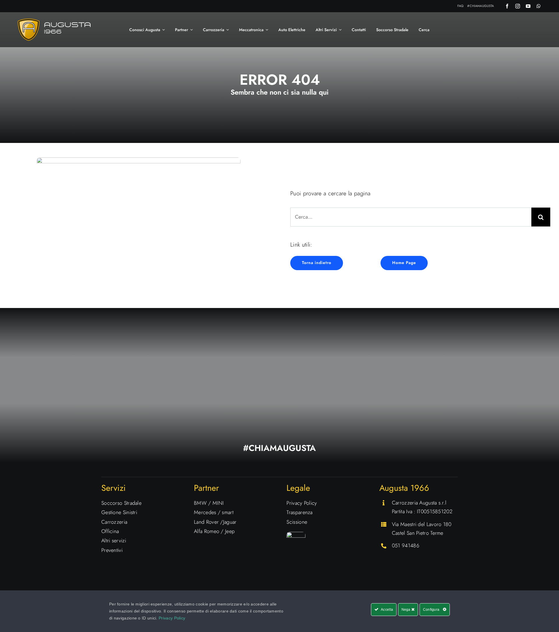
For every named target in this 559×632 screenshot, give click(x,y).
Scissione (296, 522)
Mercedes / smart (213, 512)
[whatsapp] (539, 6)
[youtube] (528, 6)
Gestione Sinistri (119, 512)
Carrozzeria (114, 522)
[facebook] (507, 6)
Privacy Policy (301, 503)
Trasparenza (299, 512)
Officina (110, 531)
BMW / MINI (209, 503)
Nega (406, 610)
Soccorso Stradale (121, 503)
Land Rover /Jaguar (215, 522)
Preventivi (112, 550)
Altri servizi (113, 540)
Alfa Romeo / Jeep (214, 531)
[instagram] (517, 6)
